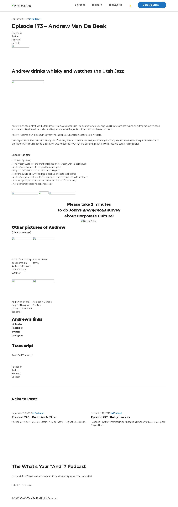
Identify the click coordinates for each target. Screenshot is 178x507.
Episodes (80, 4)
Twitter (16, 331)
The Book (97, 4)
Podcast (36, 19)
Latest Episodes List (21, 485)
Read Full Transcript (22, 357)
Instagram (17, 335)
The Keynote (115, 4)
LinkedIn (17, 324)
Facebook (17, 328)
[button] (131, 6)
